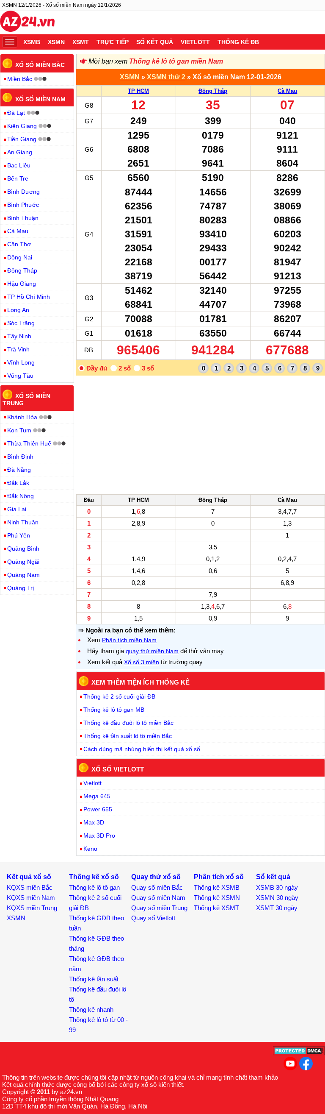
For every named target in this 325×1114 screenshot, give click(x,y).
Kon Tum (19, 430)
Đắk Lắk (18, 482)
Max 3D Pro (99, 835)
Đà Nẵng (19, 469)
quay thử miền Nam (152, 651)
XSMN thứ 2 (166, 77)
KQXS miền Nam (31, 897)
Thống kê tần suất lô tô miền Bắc (127, 735)
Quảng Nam (23, 574)
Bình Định (20, 456)
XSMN (56, 42)
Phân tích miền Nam (129, 640)
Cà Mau (287, 91)
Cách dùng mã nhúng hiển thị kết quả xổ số (141, 749)
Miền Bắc (19, 78)
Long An (18, 309)
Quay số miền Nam (158, 897)
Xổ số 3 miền (141, 662)
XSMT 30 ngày (276, 907)
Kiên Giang (22, 126)
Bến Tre (17, 178)
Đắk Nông (20, 496)
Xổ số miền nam (40, 98)
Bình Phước (23, 204)
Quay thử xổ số (156, 876)
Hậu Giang (21, 283)
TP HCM (138, 91)
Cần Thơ (19, 244)
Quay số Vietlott (153, 918)
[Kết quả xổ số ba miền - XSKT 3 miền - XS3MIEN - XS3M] (27, 22)
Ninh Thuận (23, 522)
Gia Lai (16, 509)
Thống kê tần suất (93, 979)
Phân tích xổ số (219, 876)
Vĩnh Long (21, 362)
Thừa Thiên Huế (29, 443)
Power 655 (97, 809)
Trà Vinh (18, 349)
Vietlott (195, 42)
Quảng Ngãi (23, 561)
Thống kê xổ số (94, 876)
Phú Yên (18, 535)
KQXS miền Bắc (29, 887)
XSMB (31, 42)
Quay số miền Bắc (157, 887)
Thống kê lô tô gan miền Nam (176, 61)
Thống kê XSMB (217, 887)
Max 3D (93, 822)
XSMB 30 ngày (277, 887)
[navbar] (9, 41)
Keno (90, 848)
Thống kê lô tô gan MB (113, 709)
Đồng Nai (19, 257)
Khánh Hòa (22, 417)
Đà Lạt (16, 112)
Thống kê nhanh (91, 1009)
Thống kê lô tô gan (94, 887)
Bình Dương (23, 191)
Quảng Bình (23, 548)
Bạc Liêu (18, 165)
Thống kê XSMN (217, 897)
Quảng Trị (20, 588)
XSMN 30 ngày (277, 897)
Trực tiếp (112, 42)
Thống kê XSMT (216, 907)
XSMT (80, 42)
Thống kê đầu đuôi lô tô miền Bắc (128, 722)
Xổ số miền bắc (40, 64)
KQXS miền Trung (32, 907)
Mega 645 (96, 796)
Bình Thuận (23, 217)
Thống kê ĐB (238, 42)
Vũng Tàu (20, 375)
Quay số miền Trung (159, 907)
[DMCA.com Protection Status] (299, 1053)
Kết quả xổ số (29, 876)
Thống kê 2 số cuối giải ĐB (119, 696)
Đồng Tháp (212, 91)
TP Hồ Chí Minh (28, 296)
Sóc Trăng (21, 323)
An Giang (19, 152)
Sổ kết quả (154, 42)
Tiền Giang (21, 139)
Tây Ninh (19, 336)
